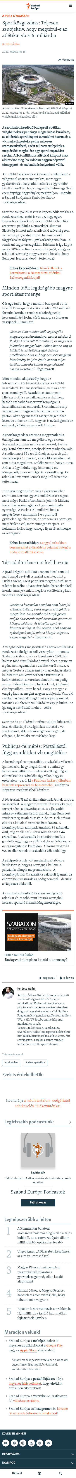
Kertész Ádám (11, 44)
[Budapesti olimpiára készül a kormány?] (38, 932)
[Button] (66, 60)
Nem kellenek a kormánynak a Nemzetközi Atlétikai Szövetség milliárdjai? (36, 273)
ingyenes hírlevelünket (25, 1384)
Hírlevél (17, 1473)
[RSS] (31, 1443)
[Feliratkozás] (48, 1443)
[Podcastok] (39, 1473)
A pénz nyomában (16, 16)
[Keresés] (60, 1473)
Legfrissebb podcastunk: (29, 1122)
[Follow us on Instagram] (22, 1443)
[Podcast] (39, 1443)
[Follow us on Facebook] (14, 1443)
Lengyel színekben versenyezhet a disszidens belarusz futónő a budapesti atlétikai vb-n (40, 547)
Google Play (54, 1345)
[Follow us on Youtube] (5, 1443)
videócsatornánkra (26, 1401)
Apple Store (28, 1350)
